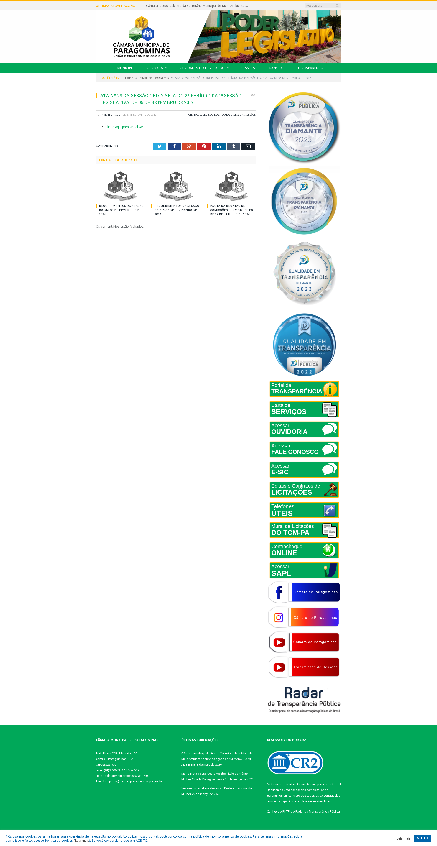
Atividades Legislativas (203, 114)
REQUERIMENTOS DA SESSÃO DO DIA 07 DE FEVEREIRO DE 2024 (177, 210)
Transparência (310, 68)
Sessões (248, 68)
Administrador (112, 114)
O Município (124, 68)
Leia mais (82, 840)
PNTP (286, 811)
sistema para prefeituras (323, 784)
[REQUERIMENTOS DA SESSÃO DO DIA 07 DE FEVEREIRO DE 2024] (175, 186)
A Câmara (155, 68)
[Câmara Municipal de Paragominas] (218, 35)
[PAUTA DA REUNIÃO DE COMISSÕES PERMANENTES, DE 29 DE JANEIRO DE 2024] (231, 186)
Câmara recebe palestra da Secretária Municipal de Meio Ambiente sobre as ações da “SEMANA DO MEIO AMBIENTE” (218, 759)
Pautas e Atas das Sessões (238, 114)
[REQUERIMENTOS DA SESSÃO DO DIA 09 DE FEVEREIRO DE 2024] (120, 186)
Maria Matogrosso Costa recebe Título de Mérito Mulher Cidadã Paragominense (198, 6)
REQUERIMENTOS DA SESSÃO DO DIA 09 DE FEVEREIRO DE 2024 (121, 210)
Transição (276, 68)
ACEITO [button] (422, 838)
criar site (295, 784)
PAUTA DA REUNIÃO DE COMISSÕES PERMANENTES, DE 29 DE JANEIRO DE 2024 (232, 210)
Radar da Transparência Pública (317, 811)
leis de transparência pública (287, 801)
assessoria (298, 790)
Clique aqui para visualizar (124, 127)
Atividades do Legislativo (202, 68)
